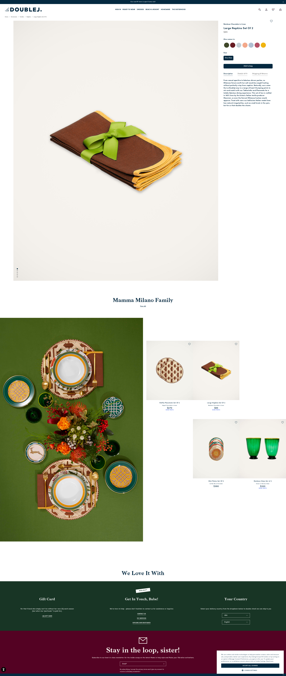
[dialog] (250, 662)
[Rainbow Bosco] (226, 45)
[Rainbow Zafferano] (263, 45)
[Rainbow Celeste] (239, 45)
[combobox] (236, 615)
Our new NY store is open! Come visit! (143, 1)
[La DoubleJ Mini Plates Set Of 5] (216, 448)
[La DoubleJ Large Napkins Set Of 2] (216, 370)
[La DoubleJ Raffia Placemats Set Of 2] (169, 370)
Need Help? (143, 590)
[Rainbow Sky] (251, 45)
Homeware (165, 9)
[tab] (228, 74)
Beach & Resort (152, 9)
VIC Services (141, 618)
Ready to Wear (129, 9)
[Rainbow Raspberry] (257, 45)
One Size (228, 58)
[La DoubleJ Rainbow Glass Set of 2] (262, 448)
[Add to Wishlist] (271, 21)
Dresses (140, 9)
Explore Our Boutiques (142, 622)
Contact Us (141, 614)
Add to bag (248, 66)
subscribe (164, 664)
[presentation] (228, 74)
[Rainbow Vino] (233, 45)
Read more (269, 661)
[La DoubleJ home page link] (23, 9)
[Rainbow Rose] (245, 45)
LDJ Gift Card (47, 616)
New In (118, 9)
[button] (250, 670)
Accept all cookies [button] (250, 666)
